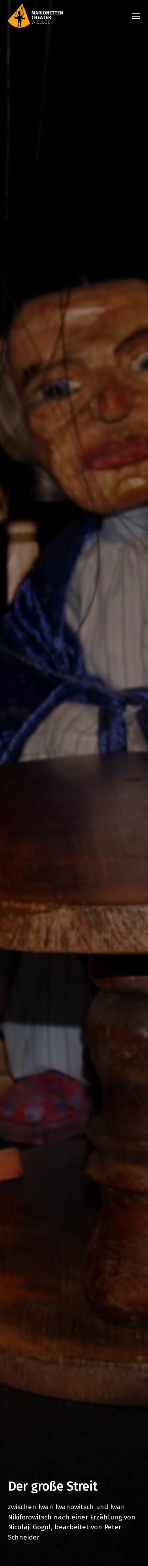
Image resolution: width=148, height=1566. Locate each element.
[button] (136, 16)
